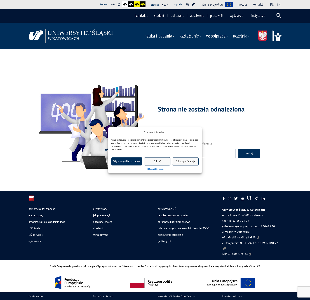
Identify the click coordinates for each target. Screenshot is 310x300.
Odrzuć (157, 161)
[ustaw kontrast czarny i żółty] (137, 4)
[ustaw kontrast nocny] (119, 4)
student (159, 15)
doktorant (177, 15)
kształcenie (189, 35)
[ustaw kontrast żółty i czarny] (142, 4)
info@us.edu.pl (240, 232)
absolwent (197, 15)
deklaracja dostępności (42, 209)
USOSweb (34, 228)
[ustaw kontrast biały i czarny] (131, 4)
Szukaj (249, 153)
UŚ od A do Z (36, 234)
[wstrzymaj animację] (187, 4)
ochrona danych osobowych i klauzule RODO (184, 228)
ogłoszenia (35, 241)
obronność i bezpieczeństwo (174, 222)
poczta (242, 4)
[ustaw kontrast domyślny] (113, 4)
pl (272, 4)
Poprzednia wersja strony (103, 296)
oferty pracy (100, 209)
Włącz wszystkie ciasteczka (126, 161)
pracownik (216, 15)
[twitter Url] (236, 198)
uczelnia (240, 35)
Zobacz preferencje (185, 161)
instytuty (257, 15)
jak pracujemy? (101, 215)
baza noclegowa (102, 222)
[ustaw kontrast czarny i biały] (125, 4)
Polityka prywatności (37, 296)
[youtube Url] (242, 198)
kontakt (258, 4)
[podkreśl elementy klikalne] (193, 4)
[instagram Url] (229, 198)
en (279, 4)
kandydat (141, 15)
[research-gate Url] (256, 199)
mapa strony (36, 215)
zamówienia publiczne (170, 234)
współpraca (216, 35)
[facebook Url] (224, 198)
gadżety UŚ (164, 241)
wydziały (235, 15)
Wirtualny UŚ (100, 234)
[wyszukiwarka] (278, 15)
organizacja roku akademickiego (47, 222)
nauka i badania (158, 35)
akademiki (98, 228)
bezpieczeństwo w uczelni (173, 215)
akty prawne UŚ (167, 209)
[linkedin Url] (263, 198)
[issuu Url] (249, 199)
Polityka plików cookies (155, 168)
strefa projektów (212, 4)
